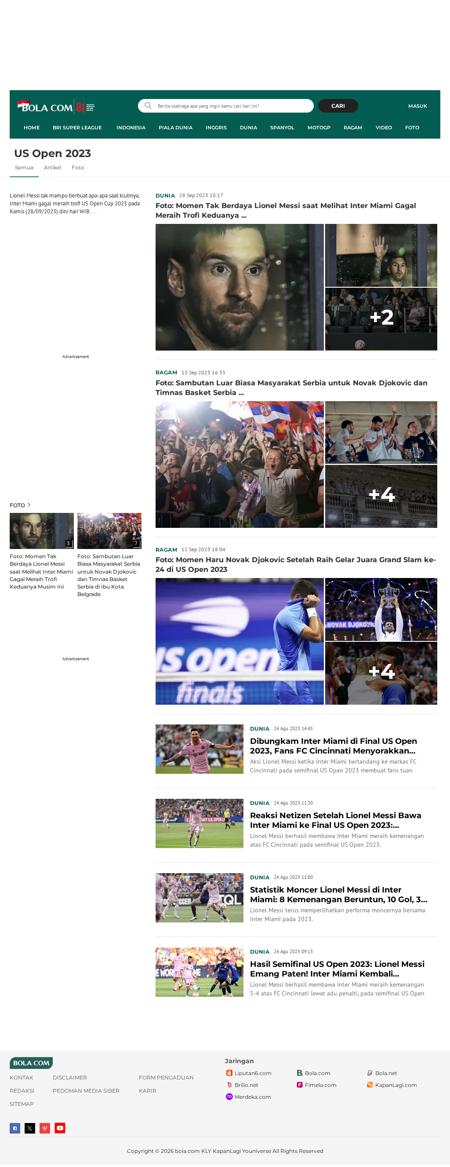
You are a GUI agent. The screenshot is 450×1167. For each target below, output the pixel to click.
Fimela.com (321, 1085)
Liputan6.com (253, 1073)
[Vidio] (45, 1128)
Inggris (216, 127)
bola (56, 107)
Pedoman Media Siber (86, 1090)
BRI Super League (77, 127)
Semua (24, 167)
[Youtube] (59, 1128)
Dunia (248, 127)
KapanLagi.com (396, 1085)
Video (384, 127)
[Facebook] (15, 1128)
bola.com (187, 1151)
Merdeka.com (253, 1097)
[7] (109, 530)
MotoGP (319, 127)
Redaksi (22, 1090)
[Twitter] (30, 1128)
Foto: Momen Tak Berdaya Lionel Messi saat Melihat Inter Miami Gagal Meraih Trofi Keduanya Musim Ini (41, 571)
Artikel (52, 167)
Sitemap (22, 1104)
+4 (381, 494)
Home (32, 127)
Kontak (21, 1077)
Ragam (353, 127)
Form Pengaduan (166, 1077)
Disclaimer (70, 1077)
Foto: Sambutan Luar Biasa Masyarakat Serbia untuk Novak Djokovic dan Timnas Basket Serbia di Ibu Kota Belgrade (108, 575)
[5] (42, 530)
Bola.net (386, 1073)
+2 (381, 317)
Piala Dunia (175, 127)
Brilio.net (246, 1085)
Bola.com (317, 1073)
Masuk (417, 106)
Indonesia (130, 127)
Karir (147, 1090)
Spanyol (282, 127)
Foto (412, 127)
